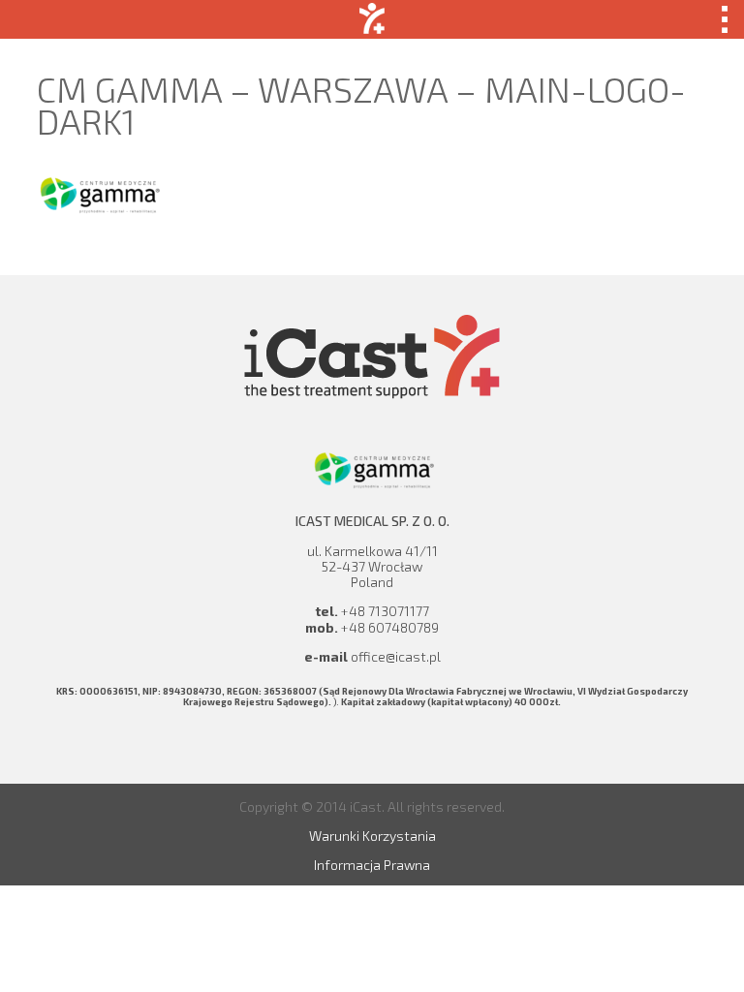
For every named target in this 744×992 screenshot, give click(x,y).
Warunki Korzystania (372, 835)
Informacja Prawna (372, 864)
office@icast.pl (396, 656)
